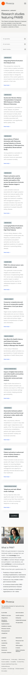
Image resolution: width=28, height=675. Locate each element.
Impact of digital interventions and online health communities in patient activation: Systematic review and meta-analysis (13, 376)
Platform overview (6, 615)
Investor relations (6, 652)
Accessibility (13, 661)
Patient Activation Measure (20, 651)
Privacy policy (14, 659)
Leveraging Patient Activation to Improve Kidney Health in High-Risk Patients (13, 228)
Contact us (4, 647)
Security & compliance (4, 621)
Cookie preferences (5, 666)
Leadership (4, 643)
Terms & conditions (5, 661)
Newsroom (4, 650)
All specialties (19, 622)
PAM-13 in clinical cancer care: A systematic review (14, 266)
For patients (3, 668)
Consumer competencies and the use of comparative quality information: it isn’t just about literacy (13, 305)
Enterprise (18, 617)
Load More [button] (14, 515)
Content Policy (20, 661)
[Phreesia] (7, 3)
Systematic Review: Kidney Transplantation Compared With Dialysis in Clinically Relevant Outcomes (13, 101)
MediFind (4, 633)
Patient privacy (22, 659)
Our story (3, 640)
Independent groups (21, 620)
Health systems (20, 615)
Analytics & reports (6, 626)
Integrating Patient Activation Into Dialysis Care (13, 62)
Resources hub (19, 640)
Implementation (5, 623)
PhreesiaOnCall (5, 631)
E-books (18, 647)
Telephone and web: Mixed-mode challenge (12, 490)
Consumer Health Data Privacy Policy (9, 664)
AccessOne (4, 670)
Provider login (11, 668)
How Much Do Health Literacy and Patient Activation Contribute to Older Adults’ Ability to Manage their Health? (14, 342)
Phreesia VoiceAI (5, 628)
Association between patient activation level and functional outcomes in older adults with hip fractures (13, 414)
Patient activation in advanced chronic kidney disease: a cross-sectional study (14, 454)
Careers (3, 645)
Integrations (4, 617)
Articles (18, 643)
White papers (19, 645)
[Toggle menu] (25, 3)
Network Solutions (19, 668)
